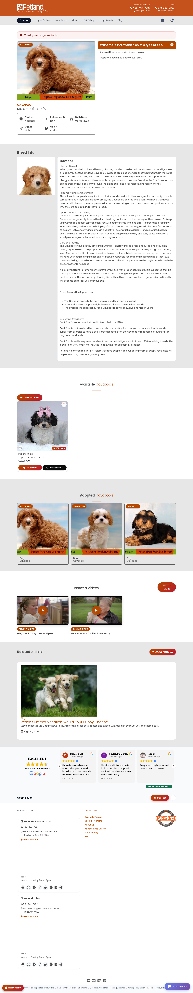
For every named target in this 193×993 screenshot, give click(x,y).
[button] (174, 766)
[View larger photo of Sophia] (64, 404)
